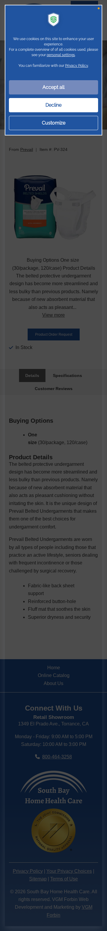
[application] (53, 465)
